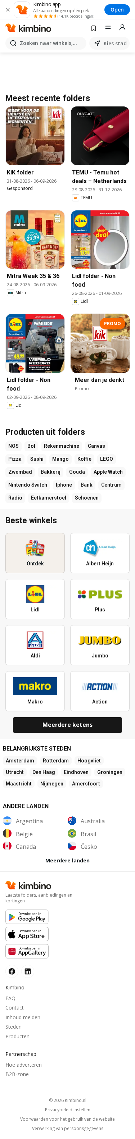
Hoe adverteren (23, 1064)
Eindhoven (76, 772)
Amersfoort (86, 784)
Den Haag (43, 772)
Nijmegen (51, 784)
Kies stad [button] (115, 43)
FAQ (10, 998)
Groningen (109, 772)
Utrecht (15, 772)
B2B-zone (17, 1074)
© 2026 (67, 1100)
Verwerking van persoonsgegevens (67, 1128)
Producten (17, 1036)
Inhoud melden (22, 1017)
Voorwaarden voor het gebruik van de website (67, 1119)
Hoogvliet (89, 761)
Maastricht (19, 784)
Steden (13, 1026)
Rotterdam (56, 761)
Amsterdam (20, 761)
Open (117, 9)
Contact (14, 1007)
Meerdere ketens (67, 725)
